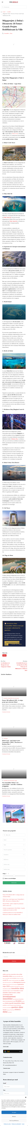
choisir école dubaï (20, 978)
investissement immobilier (9, 997)
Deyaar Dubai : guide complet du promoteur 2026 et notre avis (13, 904)
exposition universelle (14, 986)
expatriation (20, 984)
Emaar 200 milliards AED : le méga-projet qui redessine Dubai (13, 895)
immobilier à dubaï (7, 992)
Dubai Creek (15, 133)
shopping (8, 1009)
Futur (11, 33)
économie (10, 1012)
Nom (4, 1090)
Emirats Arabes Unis (9, 984)
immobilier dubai (17, 988)
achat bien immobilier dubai (12, 974)
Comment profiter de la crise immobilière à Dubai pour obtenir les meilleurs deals (13, 913)
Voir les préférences (14, 1120)
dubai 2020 (5, 982)
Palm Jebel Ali (7, 217)
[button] (26, 1097)
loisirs (7, 1003)
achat (4, 974)
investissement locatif (11, 1001)
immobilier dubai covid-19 (8, 990)
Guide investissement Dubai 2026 (11, 643)
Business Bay (15, 439)
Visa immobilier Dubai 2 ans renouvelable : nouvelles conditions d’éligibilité (12, 784)
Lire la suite (6, 1046)
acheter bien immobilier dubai (17, 976)
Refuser (14, 1116)
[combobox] (14, 839)
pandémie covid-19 (7, 1005)
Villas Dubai (12, 1009)
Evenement (15, 984)
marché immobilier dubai (17, 1003)
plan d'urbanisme (17, 1005)
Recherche (14, 882)
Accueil (4, 11)
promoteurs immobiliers (7, 1007)
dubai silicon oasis (10, 982)
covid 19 (5, 980)
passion (12, 1005)
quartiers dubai (17, 1007)
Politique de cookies (7, 1123)
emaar (4, 984)
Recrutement (5, 1072)
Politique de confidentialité (16, 1123)
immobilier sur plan (18, 990)
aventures (14, 978)
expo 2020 (6, 986)
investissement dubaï (7, 994)
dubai (4, 655)
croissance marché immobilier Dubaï (14, 980)
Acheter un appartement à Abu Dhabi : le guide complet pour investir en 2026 (14, 909)
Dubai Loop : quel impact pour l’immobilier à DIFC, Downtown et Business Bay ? (12, 742)
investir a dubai (16, 992)
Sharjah (4, 1009)
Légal (16, 780)
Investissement (16, 698)
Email (4, 1083)
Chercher (14, 961)
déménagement (17, 982)
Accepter (14, 1112)
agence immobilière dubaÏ (7, 978)
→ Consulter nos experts (16, 644)
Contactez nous (6, 1068)
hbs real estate (21, 986)
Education (23, 982)
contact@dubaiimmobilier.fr (11, 1065)
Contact (23, 1123)
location (18, 1001)
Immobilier (10, 698)
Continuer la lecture (6, 711)
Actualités (9, 11)
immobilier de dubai (7, 988)
